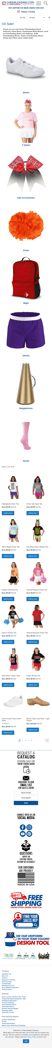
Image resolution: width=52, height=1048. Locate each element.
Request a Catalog (28, 11)
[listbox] (37, 17)
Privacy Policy (31, 1037)
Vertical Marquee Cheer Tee (37, 633)
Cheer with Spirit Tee (34, 504)
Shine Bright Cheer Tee (11, 547)
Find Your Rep (6, 982)
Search (46, 3)
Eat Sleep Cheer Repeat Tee (37, 547)
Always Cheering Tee (10, 590)
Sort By (22, 18)
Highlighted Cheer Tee (10, 504)
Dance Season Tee (9, 633)
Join (26, 803)
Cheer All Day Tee (33, 676)
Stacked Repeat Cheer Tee (36, 590)
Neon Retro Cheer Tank (11, 676)
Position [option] (32, 18)
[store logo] (18, 3)
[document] (26, 1036)
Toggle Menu (38, 3)
